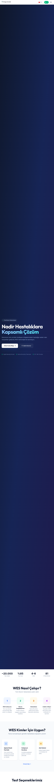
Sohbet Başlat (42, 772)
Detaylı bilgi (26, 764)
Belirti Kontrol (27, 345)
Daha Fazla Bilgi (9, 345)
